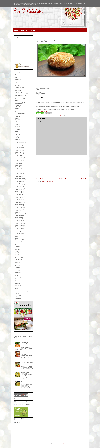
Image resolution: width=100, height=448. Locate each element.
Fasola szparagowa (19, 113)
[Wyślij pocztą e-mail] (45, 113)
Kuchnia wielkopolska (19, 223)
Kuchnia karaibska (19, 186)
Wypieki (16, 288)
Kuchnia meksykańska (20, 201)
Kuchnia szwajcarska (19, 215)
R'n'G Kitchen (28, 10)
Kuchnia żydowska (19, 233)
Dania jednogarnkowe (19, 97)
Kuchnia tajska (18, 218)
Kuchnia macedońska (19, 196)
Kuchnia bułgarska (19, 158)
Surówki (16, 277)
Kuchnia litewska (18, 194)
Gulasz (16, 121)
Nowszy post (40, 178)
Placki (16, 254)
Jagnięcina (17, 123)
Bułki (16, 80)
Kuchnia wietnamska (19, 225)
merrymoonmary (47, 443)
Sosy (16, 275)
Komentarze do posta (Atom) (47, 181)
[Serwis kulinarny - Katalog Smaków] (22, 401)
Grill (16, 118)
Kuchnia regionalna (19, 209)
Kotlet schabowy (18, 134)
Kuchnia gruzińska (19, 171)
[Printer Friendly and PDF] (40, 113)
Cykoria (16, 89)
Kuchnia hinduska (18, 175)
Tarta (16, 280)
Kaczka (16, 124)
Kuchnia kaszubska (19, 188)
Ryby (66, 115)
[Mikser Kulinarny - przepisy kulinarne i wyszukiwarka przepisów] (21, 416)
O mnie (33, 30)
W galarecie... (18, 283)
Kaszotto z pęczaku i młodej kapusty (25, 373)
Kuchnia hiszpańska (19, 176)
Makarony (17, 235)
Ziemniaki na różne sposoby (21, 291)
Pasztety (17, 246)
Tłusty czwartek (18, 282)
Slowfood (17, 273)
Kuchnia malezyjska (19, 197)
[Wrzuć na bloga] (47, 113)
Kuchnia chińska (18, 160)
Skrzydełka (17, 272)
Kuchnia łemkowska (19, 230)
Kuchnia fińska (18, 166)
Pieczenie (17, 247)
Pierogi (16, 251)
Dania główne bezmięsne (20, 93)
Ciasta (16, 85)
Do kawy (17, 106)
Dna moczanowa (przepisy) (20, 102)
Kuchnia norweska (19, 204)
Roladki (16, 265)
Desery (16, 100)
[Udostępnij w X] (48, 113)
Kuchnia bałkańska (19, 153)
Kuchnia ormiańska (19, 205)
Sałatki (16, 270)
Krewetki (17, 137)
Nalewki (16, 236)
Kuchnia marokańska (19, 199)
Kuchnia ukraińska (19, 222)
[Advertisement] (61, 166)
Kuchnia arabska (18, 145)
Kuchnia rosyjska (18, 210)
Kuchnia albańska (18, 140)
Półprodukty (17, 264)
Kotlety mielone (61, 115)
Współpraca (24, 30)
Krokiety (16, 139)
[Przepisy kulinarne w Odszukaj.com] (22, 404)
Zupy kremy (17, 295)
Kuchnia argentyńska (19, 147)
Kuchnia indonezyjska (19, 179)
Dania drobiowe (18, 90)
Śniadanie (17, 298)
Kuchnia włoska (18, 228)
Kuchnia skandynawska (20, 213)
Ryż (16, 269)
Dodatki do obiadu (19, 110)
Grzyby (16, 119)
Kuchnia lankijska (18, 192)
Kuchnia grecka (18, 170)
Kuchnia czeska (18, 163)
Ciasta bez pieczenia (19, 87)
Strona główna (61, 178)
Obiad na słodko (18, 239)
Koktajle (16, 131)
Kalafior (16, 126)
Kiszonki (17, 129)
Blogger (64, 443)
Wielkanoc (17, 285)
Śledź (16, 296)
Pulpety (16, 262)
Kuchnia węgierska (19, 226)
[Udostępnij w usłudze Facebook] (49, 113)
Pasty (16, 244)
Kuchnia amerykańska (19, 142)
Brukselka (17, 77)
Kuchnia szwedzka (19, 217)
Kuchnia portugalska (19, 207)
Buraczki (17, 79)
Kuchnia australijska (19, 149)
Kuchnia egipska (18, 165)
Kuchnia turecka (18, 220)
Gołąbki (16, 116)
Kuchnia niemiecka (19, 202)
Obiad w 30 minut (18, 241)
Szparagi (17, 278)
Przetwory (17, 259)
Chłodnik (17, 84)
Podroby (16, 256)
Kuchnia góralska (18, 173)
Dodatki (16, 108)
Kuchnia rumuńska (19, 212)
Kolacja (16, 132)
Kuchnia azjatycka (19, 152)
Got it (84, 3)
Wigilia (16, 286)
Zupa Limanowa (24, 342)
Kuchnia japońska (18, 183)
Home (16, 30)
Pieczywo (17, 249)
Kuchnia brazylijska (19, 157)
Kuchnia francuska (19, 168)
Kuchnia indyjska (18, 181)
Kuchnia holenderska (19, 178)
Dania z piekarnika (19, 98)
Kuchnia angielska (19, 144)
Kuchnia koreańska (19, 189)
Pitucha (22, 381)
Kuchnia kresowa (18, 191)
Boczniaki (17, 76)
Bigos (16, 74)
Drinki (16, 111)
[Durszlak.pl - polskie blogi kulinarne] (17, 422)
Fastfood (17, 115)
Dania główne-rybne (53, 115)
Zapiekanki (17, 290)
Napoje (16, 238)
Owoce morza (18, 243)
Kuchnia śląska (18, 231)
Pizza (16, 252)
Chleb (16, 82)
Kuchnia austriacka (19, 150)
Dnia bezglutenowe (19, 103)
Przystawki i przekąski (20, 260)
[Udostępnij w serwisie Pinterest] (51, 113)
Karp (16, 127)
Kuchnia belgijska (18, 155)
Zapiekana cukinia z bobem (27, 362)
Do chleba (17, 105)
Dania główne (18, 92)
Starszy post (83, 178)
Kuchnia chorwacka (19, 162)
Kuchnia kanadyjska (19, 184)
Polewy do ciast (18, 257)
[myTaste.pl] (17, 399)
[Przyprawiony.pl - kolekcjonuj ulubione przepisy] (23, 420)
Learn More (79, 3)
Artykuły (16, 72)
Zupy (16, 293)
